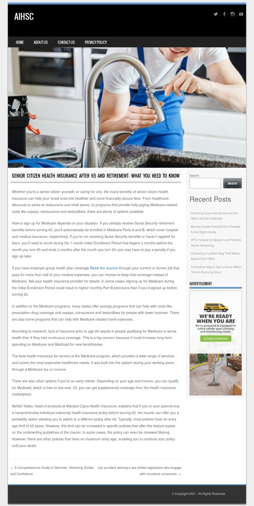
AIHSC (23, 16)
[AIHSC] (127, 86)
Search (194, 175)
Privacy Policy (96, 42)
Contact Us (66, 42)
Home (20, 42)
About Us (41, 42)
